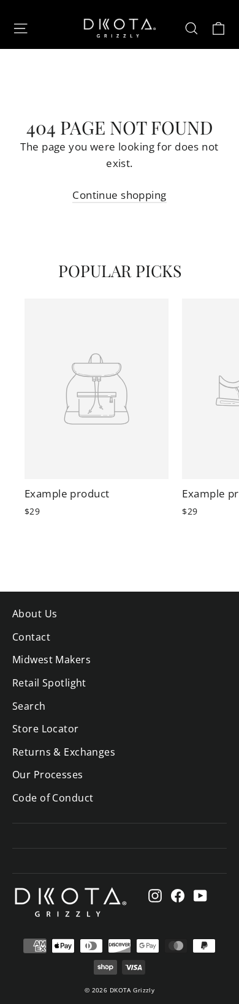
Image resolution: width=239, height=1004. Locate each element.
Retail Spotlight (49, 683)
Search (29, 706)
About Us (34, 613)
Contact (31, 637)
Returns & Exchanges (63, 752)
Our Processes (47, 774)
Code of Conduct (52, 798)
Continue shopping (119, 195)
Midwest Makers (51, 659)
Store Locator (45, 728)
